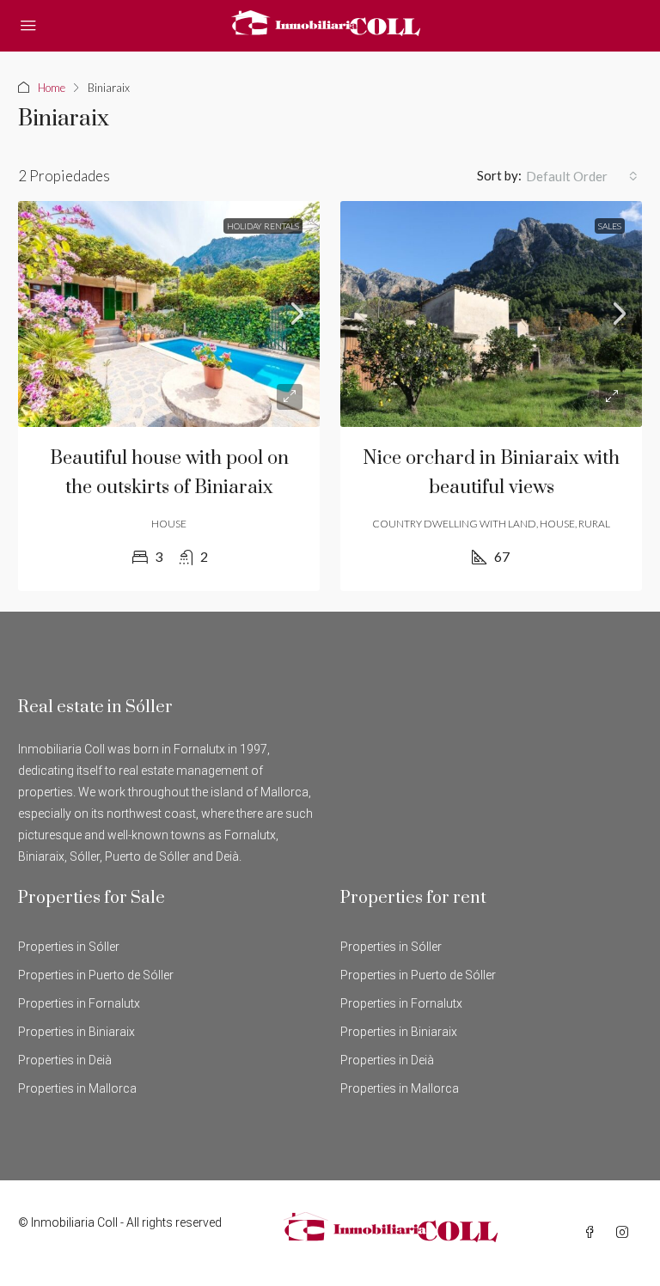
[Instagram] (625, 1233)
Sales (609, 226)
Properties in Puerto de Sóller (96, 975)
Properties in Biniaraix (76, 1032)
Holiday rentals (263, 226)
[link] (169, 314)
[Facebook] (593, 1233)
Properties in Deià (65, 1060)
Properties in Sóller (68, 947)
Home (51, 87)
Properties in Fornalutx (79, 1003)
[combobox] (581, 176)
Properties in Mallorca (77, 1088)
